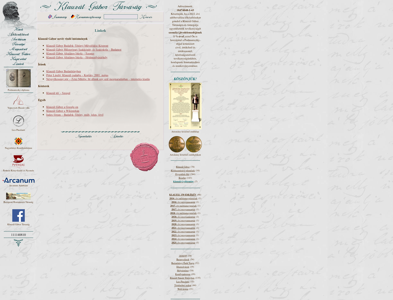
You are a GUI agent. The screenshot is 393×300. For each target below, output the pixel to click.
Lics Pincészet (182, 281)
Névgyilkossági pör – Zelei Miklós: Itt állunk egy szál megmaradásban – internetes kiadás (98, 79)
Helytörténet (183, 270)
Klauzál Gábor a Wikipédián (62, 111)
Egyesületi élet (182, 174)
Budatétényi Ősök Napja (182, 263)
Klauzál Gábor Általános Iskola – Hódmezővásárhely (76, 57)
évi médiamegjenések (183, 205)
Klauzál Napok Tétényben (182, 277)
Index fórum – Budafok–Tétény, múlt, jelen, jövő (74, 115)
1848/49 (183, 255)
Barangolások (182, 259)
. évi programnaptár (183, 201)
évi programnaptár (183, 209)
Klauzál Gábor (183, 166)
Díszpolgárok (182, 266)
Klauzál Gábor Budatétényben (63, 71)
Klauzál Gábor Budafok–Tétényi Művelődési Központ (77, 46)
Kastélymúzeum (182, 274)
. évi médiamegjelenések (183, 198)
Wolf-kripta (182, 288)
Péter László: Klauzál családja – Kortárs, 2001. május (77, 75)
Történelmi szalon (182, 285)
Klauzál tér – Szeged (58, 93)
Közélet (182, 177)
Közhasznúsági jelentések (183, 170)
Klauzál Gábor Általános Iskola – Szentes (70, 53)
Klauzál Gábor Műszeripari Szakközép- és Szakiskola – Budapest (83, 49)
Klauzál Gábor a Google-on (62, 107)
